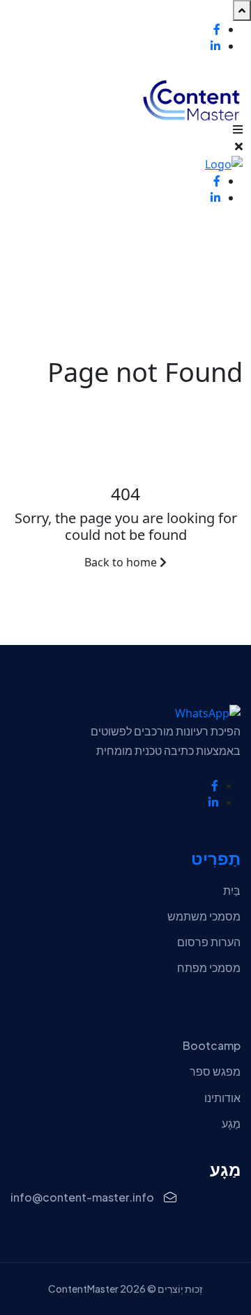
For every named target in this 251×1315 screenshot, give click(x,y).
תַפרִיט (216, 859)
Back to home (122, 562)
